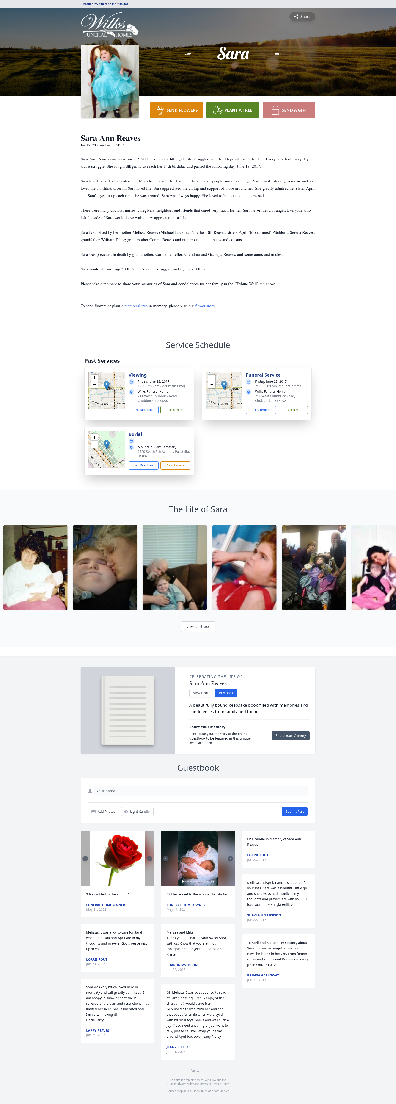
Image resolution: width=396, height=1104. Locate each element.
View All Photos (198, 626)
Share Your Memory (291, 735)
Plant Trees (175, 410)
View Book (201, 693)
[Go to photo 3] (188, 881)
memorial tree (136, 305)
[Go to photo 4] (191, 881)
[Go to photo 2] (119, 883)
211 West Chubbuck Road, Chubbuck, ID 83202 (158, 398)
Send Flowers (175, 465)
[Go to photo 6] (196, 881)
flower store (204, 305)
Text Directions (143, 410)
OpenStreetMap (203, 1091)
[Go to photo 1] (116, 883)
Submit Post (295, 811)
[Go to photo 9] (205, 881)
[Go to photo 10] (207, 881)
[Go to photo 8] (202, 881)
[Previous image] (85, 858)
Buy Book (226, 693)
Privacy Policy (185, 1084)
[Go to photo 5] (194, 881)
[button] (107, 385)
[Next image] (149, 858)
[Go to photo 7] (199, 881)
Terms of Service (210, 1084)
